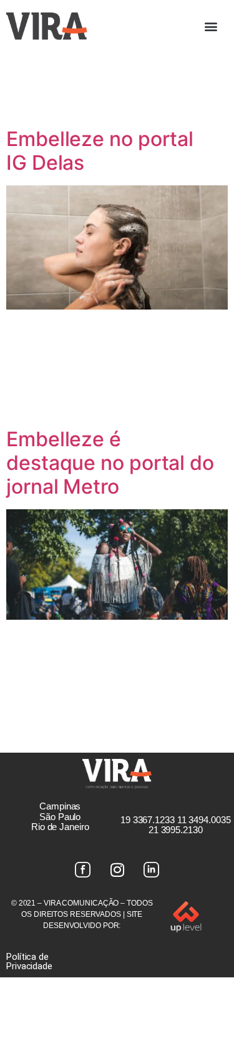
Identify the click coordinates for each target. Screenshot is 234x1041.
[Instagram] (117, 869)
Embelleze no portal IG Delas (99, 151)
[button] (210, 26)
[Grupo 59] (151, 869)
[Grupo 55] (83, 869)
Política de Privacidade (29, 961)
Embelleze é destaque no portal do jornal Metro (110, 463)
